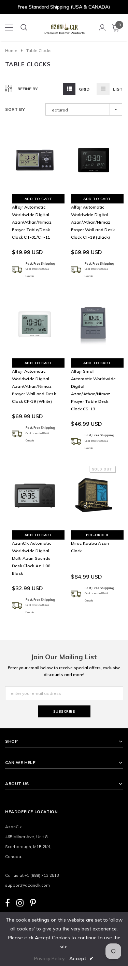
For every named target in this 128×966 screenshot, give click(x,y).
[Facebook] (7, 903)
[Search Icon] (23, 27)
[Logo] (64, 25)
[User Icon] (102, 27)
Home (11, 50)
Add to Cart (38, 199)
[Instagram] (20, 903)
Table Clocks (39, 50)
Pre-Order (97, 535)
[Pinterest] (33, 903)
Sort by (15, 109)
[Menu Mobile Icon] (9, 28)
